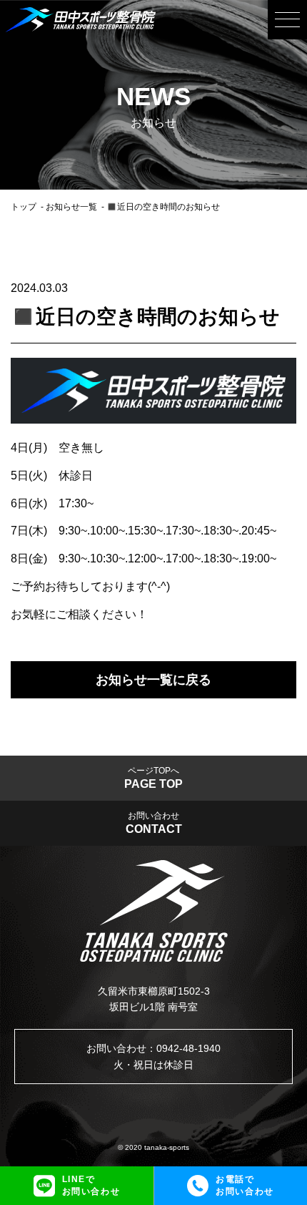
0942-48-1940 (188, 1048)
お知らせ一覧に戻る (153, 680)
